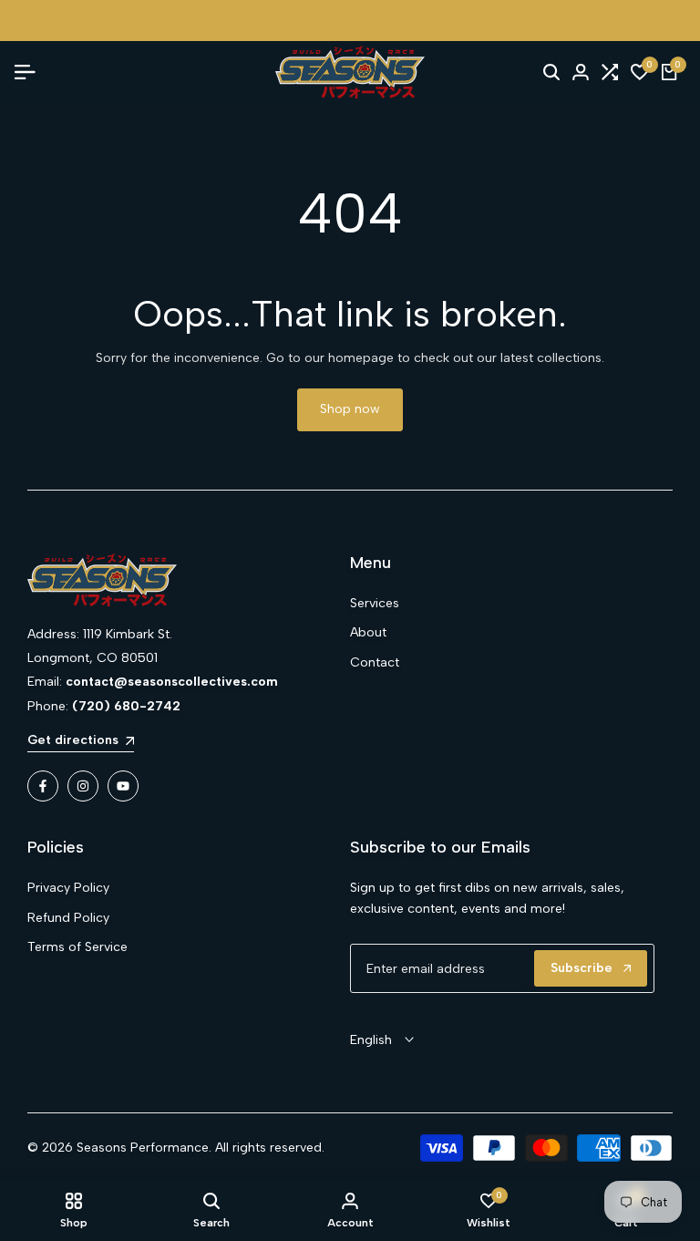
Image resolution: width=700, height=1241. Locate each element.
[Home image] (179, 579)
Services (374, 603)
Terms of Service (77, 947)
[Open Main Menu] (32, 72)
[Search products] (551, 72)
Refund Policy (68, 918)
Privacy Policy (68, 887)
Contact (374, 662)
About (368, 632)
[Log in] (580, 72)
